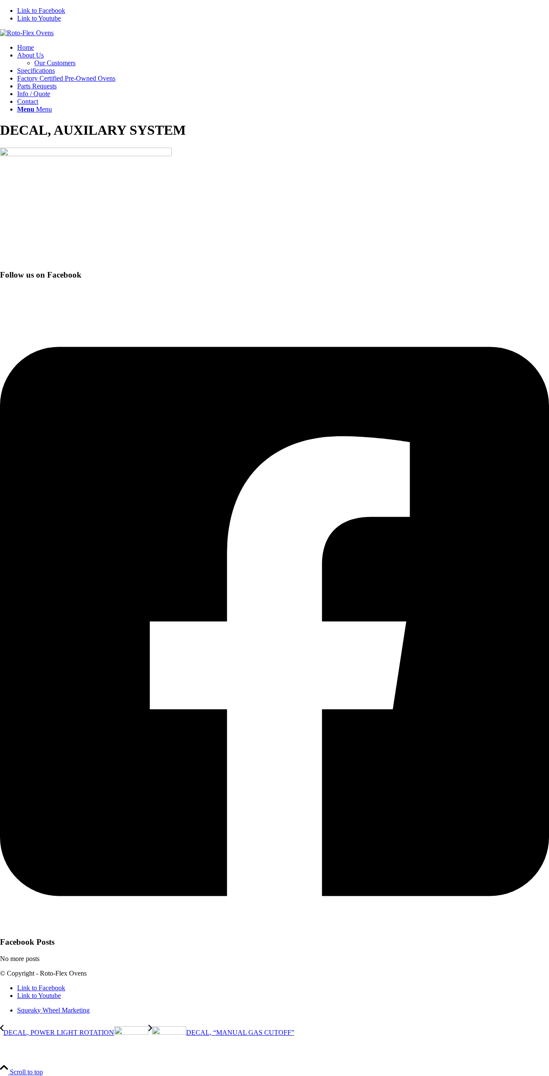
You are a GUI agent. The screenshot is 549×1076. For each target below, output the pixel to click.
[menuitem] (283, 47)
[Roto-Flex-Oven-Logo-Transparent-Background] (27, 32)
